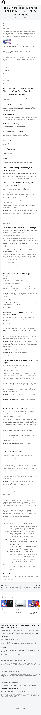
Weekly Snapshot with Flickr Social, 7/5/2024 (32, 587)
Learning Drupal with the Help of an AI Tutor (10, 639)
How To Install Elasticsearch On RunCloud (10, 671)
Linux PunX (4, 669)
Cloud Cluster (5, 636)
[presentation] (7, 603)
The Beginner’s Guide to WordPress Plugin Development (13, 691)
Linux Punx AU (4, 658)
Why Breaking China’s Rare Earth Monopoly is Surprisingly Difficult (34, 612)
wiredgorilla (18, 17)
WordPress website (13, 633)
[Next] (38, 609)
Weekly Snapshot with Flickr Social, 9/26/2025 (20, 611)
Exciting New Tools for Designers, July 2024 (9, 587)
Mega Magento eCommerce (8, 680)
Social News (20, 5)
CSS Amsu (3, 647)
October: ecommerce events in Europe (9, 682)
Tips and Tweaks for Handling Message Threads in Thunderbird (15, 660)
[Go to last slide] (2, 609)
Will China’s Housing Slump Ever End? (6, 611)
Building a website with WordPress (8, 630)
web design (35, 633)
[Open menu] (38, 2)
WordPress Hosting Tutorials (9, 688)
